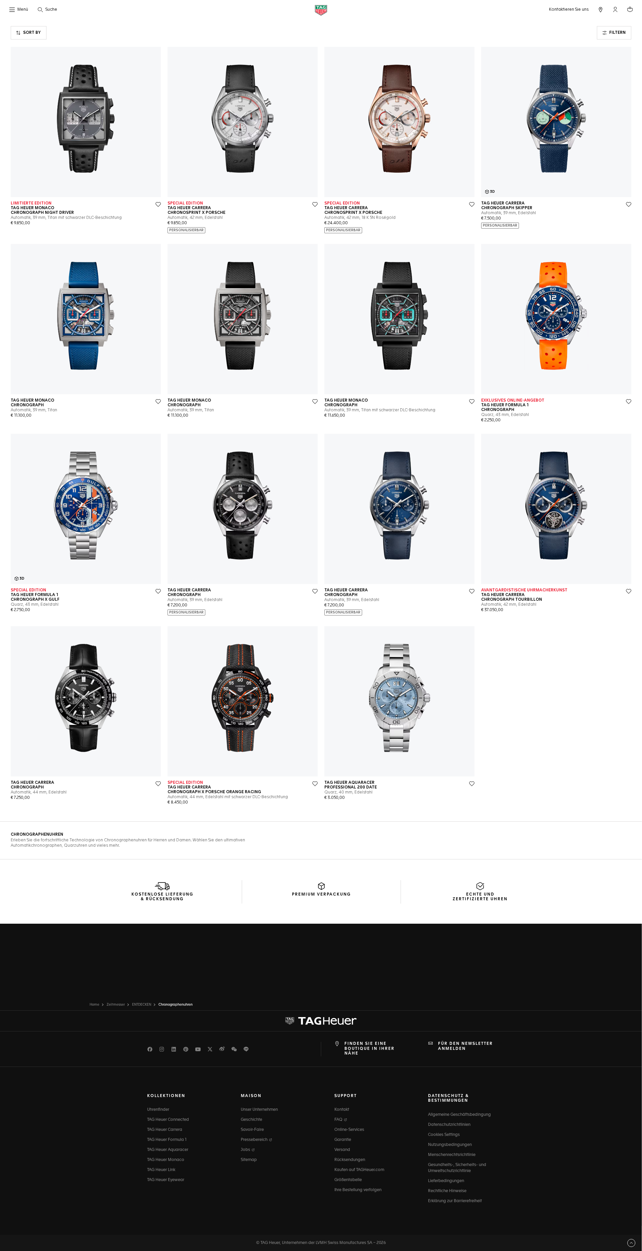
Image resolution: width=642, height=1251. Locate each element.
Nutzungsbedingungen (450, 1145)
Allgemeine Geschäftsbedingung (459, 1115)
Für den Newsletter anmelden (465, 1046)
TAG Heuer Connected (168, 1120)
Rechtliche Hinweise (447, 1191)
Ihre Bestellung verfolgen (358, 1190)
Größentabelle (348, 1180)
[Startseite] (321, 10)
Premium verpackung (321, 895)
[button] (615, 9)
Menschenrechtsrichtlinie (451, 1155)
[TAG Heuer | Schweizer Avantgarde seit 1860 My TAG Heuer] (321, 1021)
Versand (342, 1150)
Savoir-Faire (252, 1130)
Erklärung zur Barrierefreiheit (455, 1201)
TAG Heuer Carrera (164, 1130)
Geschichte (251, 1120)
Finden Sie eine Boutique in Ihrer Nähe (369, 1049)
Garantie (342, 1140)
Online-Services (349, 1130)
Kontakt (341, 1110)
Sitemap (249, 1160)
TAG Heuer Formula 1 (167, 1140)
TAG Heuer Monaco (165, 1160)
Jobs (246, 1150)
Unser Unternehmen (259, 1110)
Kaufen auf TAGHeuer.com (359, 1170)
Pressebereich (255, 1140)
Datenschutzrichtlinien (449, 1125)
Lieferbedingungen (446, 1181)
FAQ (338, 1120)
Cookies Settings (444, 1135)
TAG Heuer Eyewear (165, 1180)
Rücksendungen (349, 1160)
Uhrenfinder (158, 1110)
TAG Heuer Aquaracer (167, 1150)
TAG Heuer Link (161, 1170)
